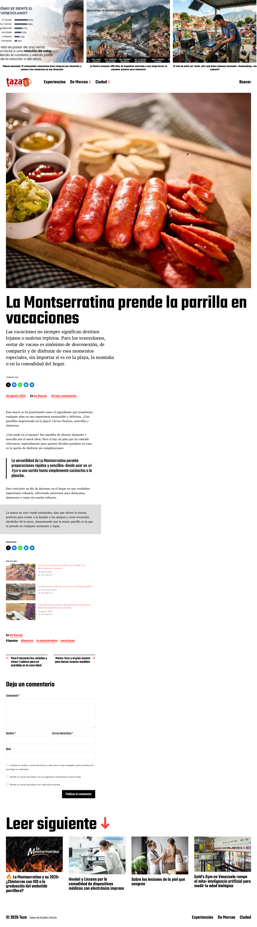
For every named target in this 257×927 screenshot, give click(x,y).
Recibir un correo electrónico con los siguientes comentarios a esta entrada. (45, 777)
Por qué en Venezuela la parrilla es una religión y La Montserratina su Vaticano (61, 566)
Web (8, 749)
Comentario (13, 696)
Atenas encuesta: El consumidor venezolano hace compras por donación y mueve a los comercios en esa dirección (42, 68)
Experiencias (55, 82)
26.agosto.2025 (16, 396)
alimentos (27, 641)
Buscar (245, 82)
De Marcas (79, 82)
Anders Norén (48, 917)
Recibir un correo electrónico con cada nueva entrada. (35, 784)
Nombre (11, 733)
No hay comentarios (64, 396)
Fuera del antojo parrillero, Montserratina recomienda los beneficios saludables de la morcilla (64, 606)
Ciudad (101, 82)
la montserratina (46, 641)
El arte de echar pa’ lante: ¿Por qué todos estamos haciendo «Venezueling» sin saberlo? (215, 68)
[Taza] (19, 82)
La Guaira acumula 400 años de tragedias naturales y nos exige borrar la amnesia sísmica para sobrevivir (128, 68)
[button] (253, 35)
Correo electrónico (62, 733)
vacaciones (67, 641)
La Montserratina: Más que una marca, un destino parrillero (65, 586)
